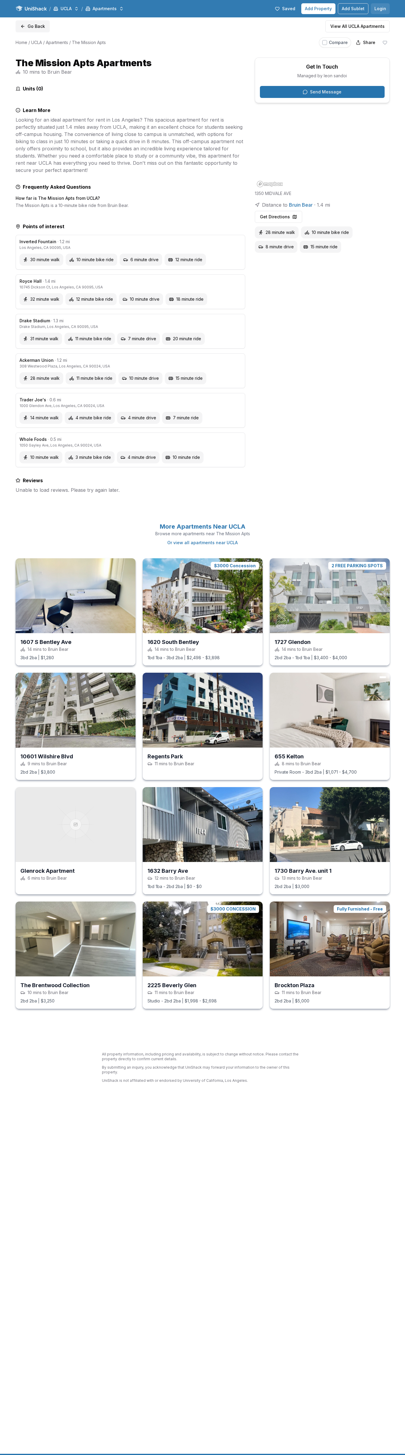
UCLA (36, 42)
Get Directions (275, 216)
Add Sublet (353, 8)
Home (21, 42)
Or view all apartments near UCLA (202, 542)
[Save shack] (385, 42)
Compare (338, 42)
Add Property (318, 8)
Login (380, 8)
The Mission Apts (89, 42)
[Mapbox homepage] (270, 184)
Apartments (57, 42)
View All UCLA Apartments (357, 26)
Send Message (325, 91)
